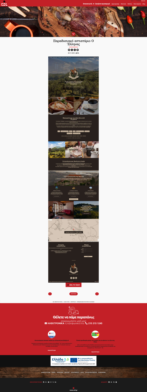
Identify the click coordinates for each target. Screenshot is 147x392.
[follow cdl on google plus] (46, 382)
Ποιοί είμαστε (137, 4)
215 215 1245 (95, 323)
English (143, 0)
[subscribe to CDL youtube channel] (48, 382)
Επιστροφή (73, 293)
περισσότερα (52, 350)
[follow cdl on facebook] (43, 382)
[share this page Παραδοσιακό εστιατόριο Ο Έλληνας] (109, 382)
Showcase (123, 4)
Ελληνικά (138, 0)
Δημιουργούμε (115, 4)
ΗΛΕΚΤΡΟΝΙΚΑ (56, 323)
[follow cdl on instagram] (50, 382)
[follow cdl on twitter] (53, 382)
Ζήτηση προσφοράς (91, 372)
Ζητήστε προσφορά (102, 4)
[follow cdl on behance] (55, 382)
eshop (53, 372)
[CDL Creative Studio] (4, 3)
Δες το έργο (74, 285)
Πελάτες (130, 4)
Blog (144, 4)
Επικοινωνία (87, 4)
